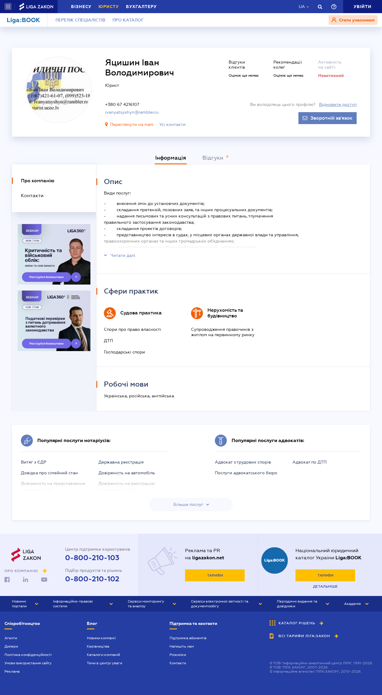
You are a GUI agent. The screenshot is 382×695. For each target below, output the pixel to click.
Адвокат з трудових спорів (243, 462)
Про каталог (128, 20)
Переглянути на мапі (131, 124)
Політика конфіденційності (28, 655)
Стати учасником (356, 20)
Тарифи (215, 575)
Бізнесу (81, 6)
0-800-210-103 (92, 557)
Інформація (170, 158)
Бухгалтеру (141, 6)
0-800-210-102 (92, 579)
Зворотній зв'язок (331, 118)
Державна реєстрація (121, 462)
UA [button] (302, 6)
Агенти (10, 638)
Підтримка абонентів (188, 638)
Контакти (178, 663)
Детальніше (325, 586)
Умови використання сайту (28, 663)
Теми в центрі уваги (104, 663)
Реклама (12, 671)
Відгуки (213, 158)
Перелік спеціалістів (80, 20)
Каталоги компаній (103, 655)
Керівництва (98, 646)
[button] (8, 6)
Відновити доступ (338, 104)
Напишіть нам (182, 646)
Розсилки (178, 655)
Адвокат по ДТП (309, 462)
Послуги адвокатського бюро (246, 472)
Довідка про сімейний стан (49, 472)
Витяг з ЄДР (33, 462)
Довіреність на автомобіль (126, 472)
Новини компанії (101, 638)
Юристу (108, 6)
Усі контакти (172, 124)
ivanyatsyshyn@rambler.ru (132, 112)
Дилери (11, 646)
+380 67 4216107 (122, 104)
